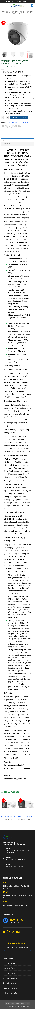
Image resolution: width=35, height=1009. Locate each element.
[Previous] (4, 33)
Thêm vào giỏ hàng (19, 117)
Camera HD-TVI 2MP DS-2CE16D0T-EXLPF (8, 817)
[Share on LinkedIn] (19, 126)
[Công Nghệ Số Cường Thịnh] (17, 6)
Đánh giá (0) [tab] (6, 144)
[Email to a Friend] (12, 126)
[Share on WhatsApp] (3, 126)
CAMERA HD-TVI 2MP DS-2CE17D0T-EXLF (25, 817)
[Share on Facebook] (6, 126)
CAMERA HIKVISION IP (24, 122)
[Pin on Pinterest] (15, 126)
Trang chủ (6, 12)
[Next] (30, 33)
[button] (2, 6)
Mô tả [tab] (4, 140)
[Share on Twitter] (9, 126)
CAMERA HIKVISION (18, 12)
